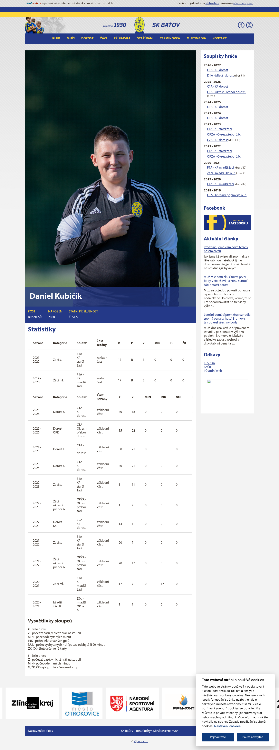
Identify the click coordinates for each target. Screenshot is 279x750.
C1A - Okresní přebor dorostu (226, 92)
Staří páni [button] (145, 38)
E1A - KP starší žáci (219, 129)
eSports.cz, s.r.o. (243, 3)
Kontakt (220, 38)
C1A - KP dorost (217, 70)
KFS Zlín (209, 363)
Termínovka (170, 38)
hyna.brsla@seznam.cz (162, 731)
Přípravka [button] (122, 38)
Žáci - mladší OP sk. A (221, 173)
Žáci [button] (103, 38)
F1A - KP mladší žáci (220, 167)
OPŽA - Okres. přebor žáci (224, 134)
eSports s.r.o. (141, 741)
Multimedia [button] (196, 38)
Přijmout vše (218, 737)
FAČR (207, 367)
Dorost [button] (87, 38)
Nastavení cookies (40, 731)
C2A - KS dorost (217, 140)
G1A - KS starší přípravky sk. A (227, 195)
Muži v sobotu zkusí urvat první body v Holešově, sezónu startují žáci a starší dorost (226, 281)
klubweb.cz (212, 3)
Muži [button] (71, 38)
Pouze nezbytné (252, 737)
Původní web (213, 371)
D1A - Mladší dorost (220, 75)
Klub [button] (56, 38)
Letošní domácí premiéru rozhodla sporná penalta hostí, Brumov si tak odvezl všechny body (227, 318)
